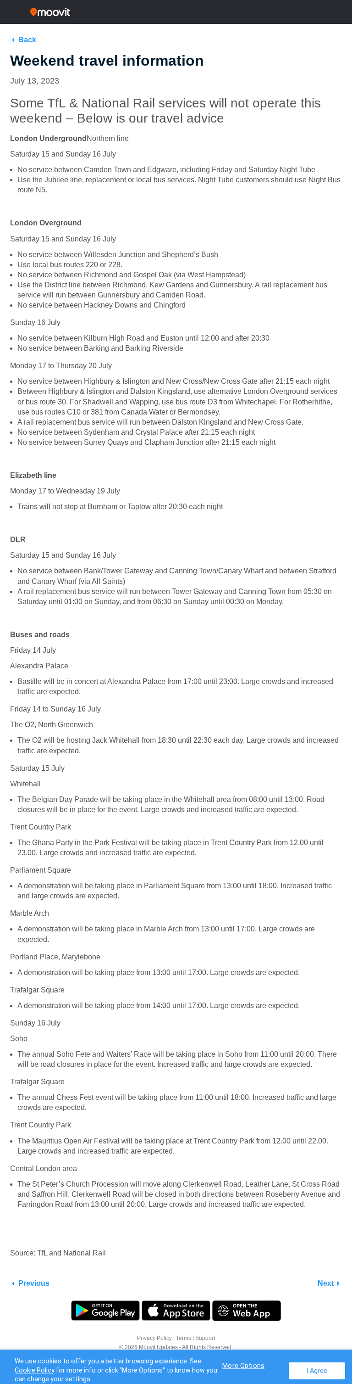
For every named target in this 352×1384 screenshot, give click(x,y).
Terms (183, 1338)
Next (326, 1283)
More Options (243, 1365)
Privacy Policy (154, 1338)
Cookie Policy (35, 1370)
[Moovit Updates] (176, 12)
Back (27, 40)
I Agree (317, 1370)
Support (205, 1338)
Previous (34, 1283)
